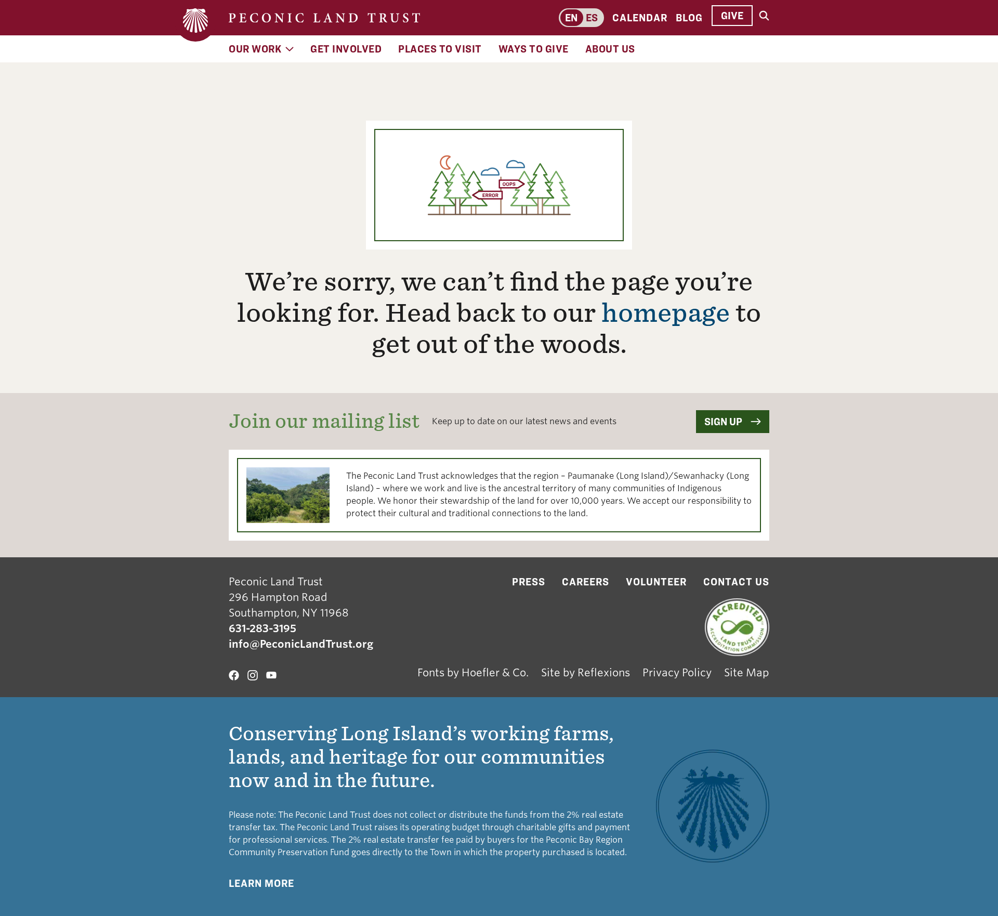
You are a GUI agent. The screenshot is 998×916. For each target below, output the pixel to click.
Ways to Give (533, 49)
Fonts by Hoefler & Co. (473, 672)
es (592, 17)
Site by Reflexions (585, 672)
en (571, 17)
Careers (585, 581)
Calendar (639, 17)
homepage (665, 313)
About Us (610, 49)
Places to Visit (440, 49)
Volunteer (656, 581)
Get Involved (346, 49)
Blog (689, 17)
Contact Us (736, 581)
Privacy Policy (677, 672)
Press (528, 581)
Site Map (746, 672)
